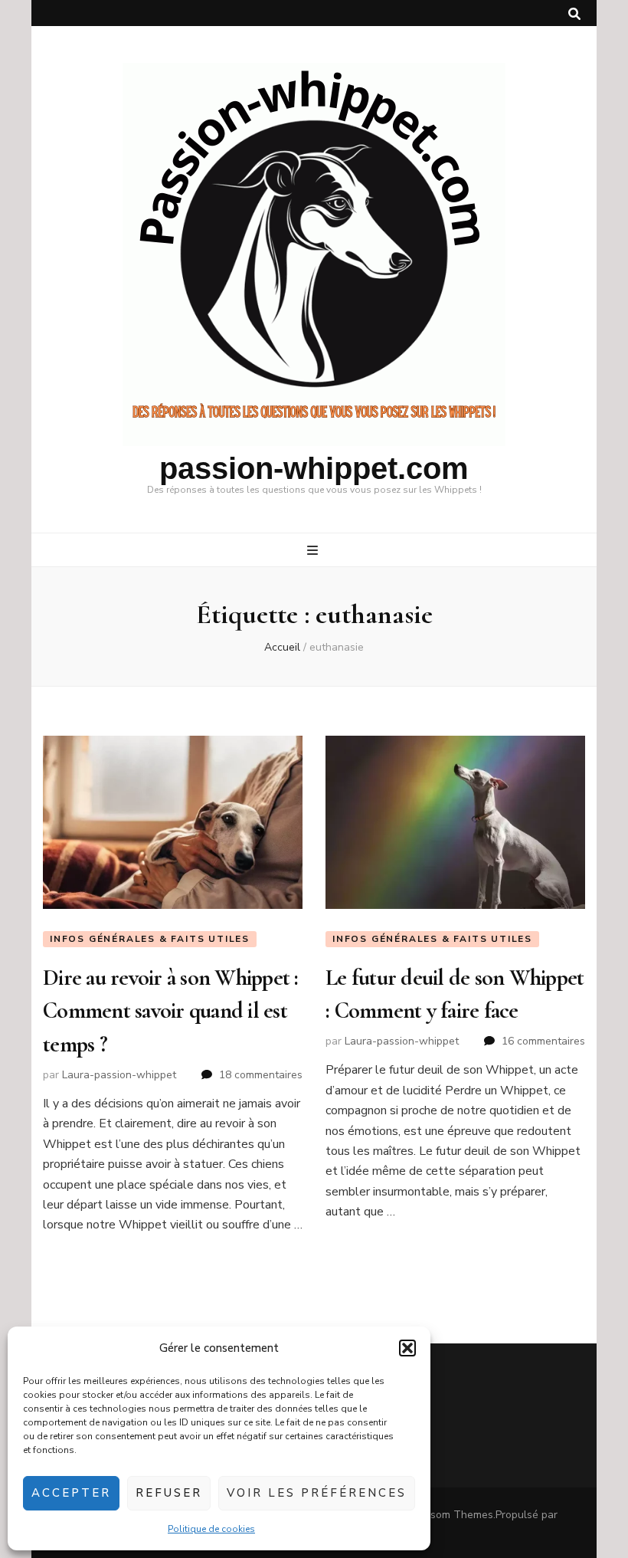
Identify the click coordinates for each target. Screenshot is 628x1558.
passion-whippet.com (314, 468)
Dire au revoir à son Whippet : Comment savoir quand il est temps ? (171, 1010)
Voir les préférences (317, 1493)
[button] (407, 1348)
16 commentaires (543, 1041)
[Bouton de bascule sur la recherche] (574, 14)
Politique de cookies (211, 1529)
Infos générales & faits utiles (150, 939)
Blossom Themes (451, 1514)
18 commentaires (261, 1075)
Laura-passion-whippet (119, 1075)
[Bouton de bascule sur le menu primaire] (314, 550)
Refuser (169, 1493)
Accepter (71, 1493)
